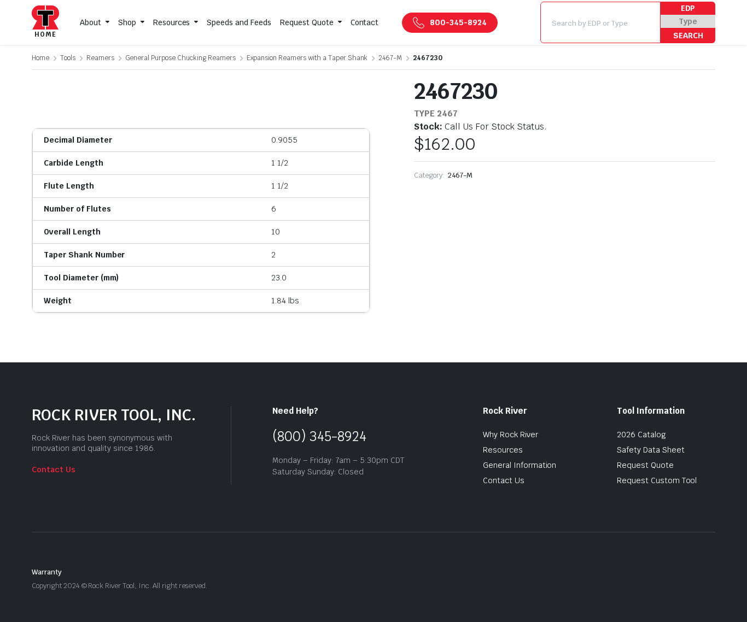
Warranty (47, 572)
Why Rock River (510, 434)
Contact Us (53, 469)
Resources (171, 22)
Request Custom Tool (657, 480)
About (90, 22)
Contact (365, 22)
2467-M (390, 58)
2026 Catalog (641, 434)
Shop (127, 22)
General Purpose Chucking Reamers (180, 58)
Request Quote (307, 22)
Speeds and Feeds (239, 22)
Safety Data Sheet (651, 450)
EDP (688, 8)
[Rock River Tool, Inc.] (45, 22)
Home (40, 58)
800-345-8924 (458, 22)
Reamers (100, 58)
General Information (519, 465)
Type (688, 21)
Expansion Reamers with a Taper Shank (307, 58)
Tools (67, 58)
